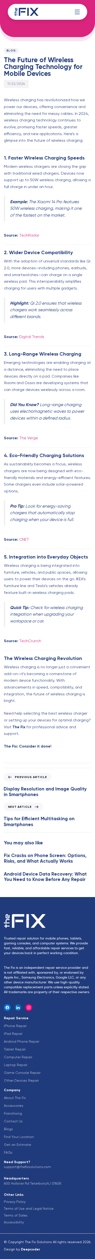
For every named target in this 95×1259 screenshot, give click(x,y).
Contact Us (13, 1121)
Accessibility (14, 1222)
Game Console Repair (22, 1073)
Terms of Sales (16, 1215)
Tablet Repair (15, 1049)
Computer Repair (18, 1057)
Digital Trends (31, 336)
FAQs (8, 1152)
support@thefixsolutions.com (27, 1167)
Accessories (13, 1106)
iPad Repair (13, 1034)
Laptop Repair (15, 1065)
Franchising (13, 1113)
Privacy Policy (15, 1202)
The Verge (28, 438)
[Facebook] (7, 1007)
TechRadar (29, 235)
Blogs (8, 1129)
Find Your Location (19, 1137)
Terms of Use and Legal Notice (29, 1208)
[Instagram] (28, 1007)
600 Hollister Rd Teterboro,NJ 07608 (32, 1183)
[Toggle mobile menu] (77, 12)
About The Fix (15, 1098)
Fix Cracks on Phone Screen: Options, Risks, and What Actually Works (45, 858)
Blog (11, 50)
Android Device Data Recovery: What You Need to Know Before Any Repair (45, 876)
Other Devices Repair (21, 1080)
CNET (24, 539)
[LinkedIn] (18, 1007)
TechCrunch (30, 641)
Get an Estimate (17, 1145)
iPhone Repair (15, 1026)
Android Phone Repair (21, 1041)
